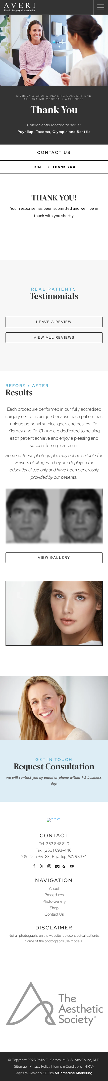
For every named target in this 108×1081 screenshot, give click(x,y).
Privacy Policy (39, 1066)
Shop (54, 908)
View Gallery (54, 557)
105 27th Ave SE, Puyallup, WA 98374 (54, 856)
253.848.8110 (57, 843)
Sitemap (20, 1066)
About (54, 888)
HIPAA (89, 1066)
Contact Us (54, 152)
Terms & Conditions (67, 1066)
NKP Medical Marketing (73, 1073)
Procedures (54, 894)
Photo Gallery (54, 901)
